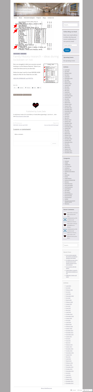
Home (15, 18)
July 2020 (67, 80)
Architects (67, 168)
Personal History (69, 194)
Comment (54, 143)
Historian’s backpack (29, 18)
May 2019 (67, 90)
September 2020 (68, 78)
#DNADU (67, 161)
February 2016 (68, 135)
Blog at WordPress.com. (46, 388)
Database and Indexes (70, 171)
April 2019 (67, 92)
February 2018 (68, 104)
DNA (66, 173)
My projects (67, 192)
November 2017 (68, 109)
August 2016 (68, 128)
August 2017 (68, 113)
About (20, 18)
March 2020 (67, 82)
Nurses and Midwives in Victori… (72, 225)
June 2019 (67, 88)
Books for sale (68, 169)
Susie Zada (23, 53)
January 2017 (68, 121)
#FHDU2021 (67, 164)
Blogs (44, 18)
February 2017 (68, 119)
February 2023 (68, 73)
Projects (39, 18)
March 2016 (67, 133)
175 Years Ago (68, 166)
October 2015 (68, 140)
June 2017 (67, 116)
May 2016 (67, 130)
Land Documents (69, 187)
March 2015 (67, 147)
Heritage (67, 182)
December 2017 (68, 107)
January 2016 (68, 137)
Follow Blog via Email (70, 31)
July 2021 (67, 75)
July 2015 (67, 144)
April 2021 (67, 76)
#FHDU (66, 163)
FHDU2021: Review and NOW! (20, 124)
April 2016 (67, 132)
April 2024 (67, 69)
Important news (68, 183)
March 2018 (67, 102)
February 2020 (68, 83)
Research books (68, 195)
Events (66, 176)
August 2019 (68, 85)
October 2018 (68, 94)
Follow (67, 50)
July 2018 (67, 99)
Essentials (67, 175)
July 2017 (67, 114)
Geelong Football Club (70, 180)
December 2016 (68, 123)
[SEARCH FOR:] (71, 24)
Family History (18, 94)
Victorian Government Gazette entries (70, 201)
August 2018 (68, 97)
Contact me (51, 18)
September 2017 (68, 111)
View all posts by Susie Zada (22, 116)
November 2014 (68, 152)
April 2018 (67, 100)
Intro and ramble (69, 185)
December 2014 (68, 150)
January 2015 (68, 149)
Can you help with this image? (51, 124)
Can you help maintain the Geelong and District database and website (71, 256)
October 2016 (68, 125)
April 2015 (67, 145)
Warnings (67, 203)
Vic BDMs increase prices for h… (72, 236)
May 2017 (67, 118)
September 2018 (68, 95)
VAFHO (66, 199)
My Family (67, 190)
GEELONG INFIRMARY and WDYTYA (23, 78)
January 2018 (68, 106)
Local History (27, 94)
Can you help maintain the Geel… (72, 214)
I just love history (26, 7)
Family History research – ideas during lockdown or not (72, 272)
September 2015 (68, 142)
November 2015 (68, 138)
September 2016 (68, 126)
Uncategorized (68, 197)
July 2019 (67, 87)
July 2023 (67, 71)
